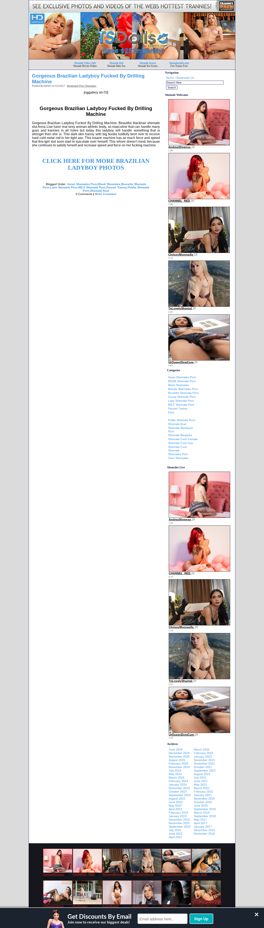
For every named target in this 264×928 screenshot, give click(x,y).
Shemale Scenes (147, 62)
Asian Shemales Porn (82, 184)
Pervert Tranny (116, 187)
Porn (171, 412)
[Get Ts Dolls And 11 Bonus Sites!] (132, 58)
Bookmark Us (185, 77)
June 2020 (201, 805)
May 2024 (175, 774)
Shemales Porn (178, 454)
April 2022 (175, 837)
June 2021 (201, 781)
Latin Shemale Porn (64, 187)
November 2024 (179, 767)
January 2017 (203, 826)
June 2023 (176, 802)
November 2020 (204, 798)
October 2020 (203, 802)
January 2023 (178, 816)
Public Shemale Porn (181, 420)
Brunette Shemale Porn (183, 393)
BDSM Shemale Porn (182, 381)
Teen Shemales (178, 458)
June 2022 (176, 833)
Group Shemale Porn (182, 396)
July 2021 (200, 777)
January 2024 (178, 784)
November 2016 (204, 833)
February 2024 (178, 781)
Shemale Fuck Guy (180, 443)
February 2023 (178, 812)
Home (170, 77)
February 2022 (203, 753)
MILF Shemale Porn (92, 187)
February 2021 (203, 791)
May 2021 (200, 784)
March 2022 (202, 749)
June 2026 (176, 749)
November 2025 (179, 756)
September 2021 (205, 770)
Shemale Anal (99, 190)
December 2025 (179, 753)
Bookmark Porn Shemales (81, 86)
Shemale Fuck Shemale (177, 448)
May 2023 (175, 805)
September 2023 (180, 795)
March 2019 (202, 812)
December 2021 (204, 760)
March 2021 (202, 788)
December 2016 (204, 830)
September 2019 (205, 809)
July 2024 (175, 770)
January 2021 (203, 795)
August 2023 (177, 798)
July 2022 (175, 830)
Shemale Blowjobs (180, 435)
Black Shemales (109, 184)
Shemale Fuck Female (183, 439)
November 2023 (179, 788)
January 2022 (203, 756)
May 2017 (200, 819)
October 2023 (178, 791)
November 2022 (179, 823)
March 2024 (176, 777)
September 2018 (205, 816)
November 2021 (204, 763)
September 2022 (180, 826)
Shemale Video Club (85, 62)
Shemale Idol (116, 62)
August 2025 (177, 760)
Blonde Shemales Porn (183, 389)
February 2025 (178, 763)
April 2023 (175, 809)
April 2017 (200, 823)
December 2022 (179, 819)
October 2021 (203, 767)
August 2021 (202, 774)
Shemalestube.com (179, 62)
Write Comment (105, 194)
